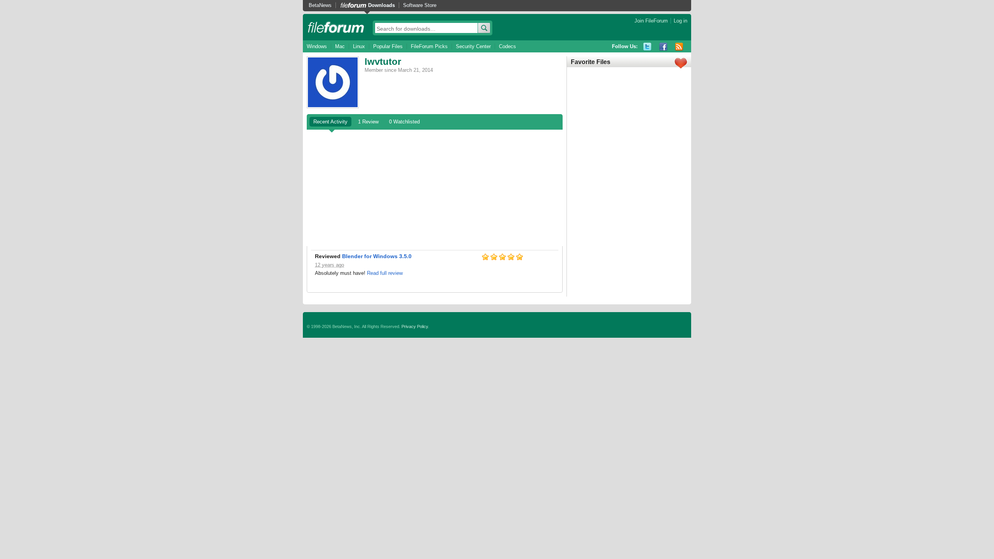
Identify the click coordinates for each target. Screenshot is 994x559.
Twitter (647, 47)
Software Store (419, 5)
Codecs (507, 46)
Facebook (663, 47)
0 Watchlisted (404, 122)
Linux (359, 46)
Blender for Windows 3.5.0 (377, 256)
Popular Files (388, 46)
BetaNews (320, 5)
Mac (340, 46)
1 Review (368, 122)
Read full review (385, 273)
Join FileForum (651, 21)
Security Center (473, 46)
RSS (679, 47)
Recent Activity (330, 122)
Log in (680, 21)
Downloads (381, 5)
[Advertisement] (435, 188)
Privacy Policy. (415, 326)
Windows (317, 46)
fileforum (336, 27)
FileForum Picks (429, 46)
